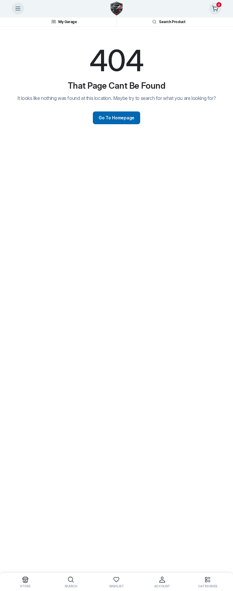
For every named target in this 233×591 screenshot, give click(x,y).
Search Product (172, 21)
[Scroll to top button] (223, 564)
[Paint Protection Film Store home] (116, 8)
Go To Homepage (116, 117)
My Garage (67, 21)
